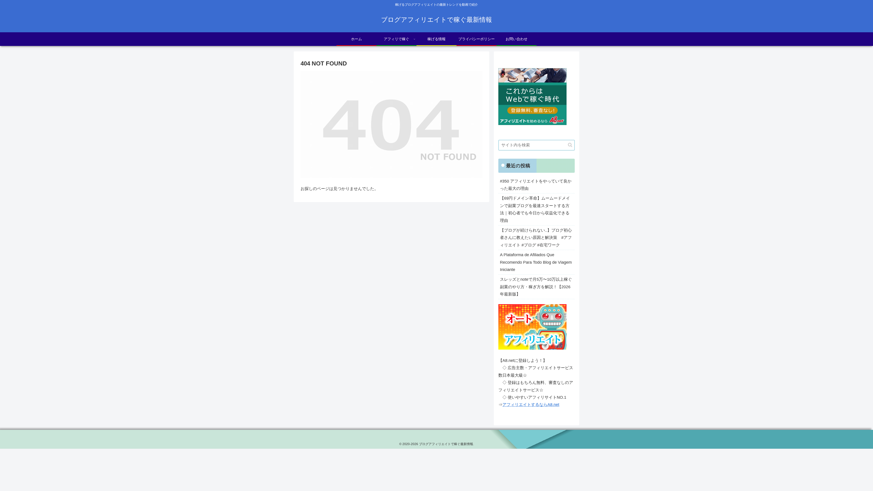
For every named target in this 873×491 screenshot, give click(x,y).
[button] (570, 145)
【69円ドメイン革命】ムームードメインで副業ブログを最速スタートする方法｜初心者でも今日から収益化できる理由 (535, 209)
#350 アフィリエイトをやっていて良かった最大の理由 (536, 185)
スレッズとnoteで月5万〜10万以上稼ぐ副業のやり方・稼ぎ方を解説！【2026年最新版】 (536, 286)
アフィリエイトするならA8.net (530, 404)
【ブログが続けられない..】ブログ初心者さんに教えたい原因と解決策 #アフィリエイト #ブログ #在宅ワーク (536, 237)
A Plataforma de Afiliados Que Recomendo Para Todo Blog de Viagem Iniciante (536, 262)
